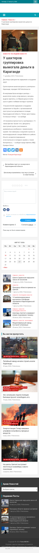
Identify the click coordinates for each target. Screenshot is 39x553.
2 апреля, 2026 (8, 471)
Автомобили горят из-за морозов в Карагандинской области (17, 165)
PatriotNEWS (10, 7)
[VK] (4, 209)
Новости (6, 54)
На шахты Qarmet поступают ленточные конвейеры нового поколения (15, 466)
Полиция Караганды (14, 154)
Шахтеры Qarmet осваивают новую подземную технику (23, 314)
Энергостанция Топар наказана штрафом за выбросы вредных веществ (16, 430)
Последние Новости (19, 54)
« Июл (5, 267)
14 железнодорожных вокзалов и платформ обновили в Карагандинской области (23, 300)
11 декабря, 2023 (8, 76)
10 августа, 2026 (17, 282)
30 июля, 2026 (17, 317)
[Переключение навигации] (4, 15)
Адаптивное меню (35, 1)
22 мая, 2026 (7, 366)
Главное (15, 275)
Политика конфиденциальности (22, 548)
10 (5, 255)
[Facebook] (8, 209)
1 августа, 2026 (17, 292)
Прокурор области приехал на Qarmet (23, 509)
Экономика (29, 320)
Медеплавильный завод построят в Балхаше (21, 324)
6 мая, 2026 (6, 436)
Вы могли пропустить (11, 356)
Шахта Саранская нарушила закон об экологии (23, 279)
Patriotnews (19, 76)
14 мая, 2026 (7, 400)
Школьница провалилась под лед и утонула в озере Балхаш (19, 174)
